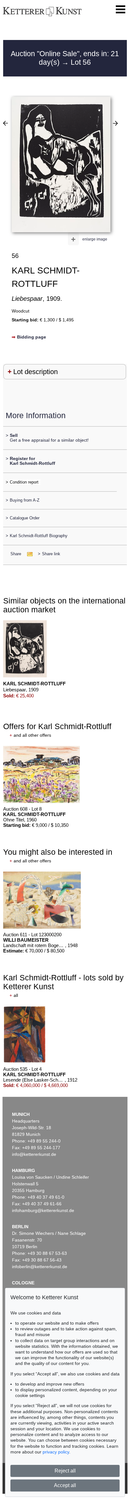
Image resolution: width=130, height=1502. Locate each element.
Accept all (65, 1485)
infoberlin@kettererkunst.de (39, 1266)
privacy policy (56, 1451)
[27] (5, 123)
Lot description (35, 372)
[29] (115, 123)
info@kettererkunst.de (34, 1154)
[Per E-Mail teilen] (27, 553)
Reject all (65, 1470)
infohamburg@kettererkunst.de (43, 1210)
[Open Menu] (120, 9)
